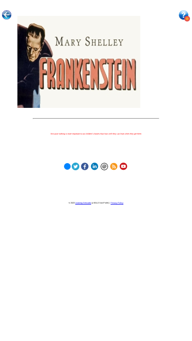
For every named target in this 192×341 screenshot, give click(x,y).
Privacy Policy (117, 203)
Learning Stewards (83, 203)
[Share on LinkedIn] (94, 165)
